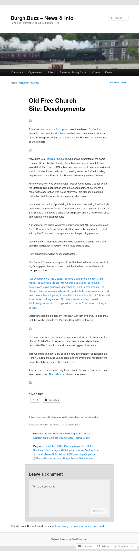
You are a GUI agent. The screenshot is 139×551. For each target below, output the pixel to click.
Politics (51, 72)
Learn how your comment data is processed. (79, 526)
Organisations (35, 72)
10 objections (94, 129)
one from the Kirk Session (54, 133)
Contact (96, 72)
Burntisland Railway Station (73, 72)
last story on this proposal (54, 129)
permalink (93, 417)
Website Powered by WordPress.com (69, 539)
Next (124, 82)
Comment (98, 510)
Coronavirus (17, 72)
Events (108, 72)
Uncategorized (59, 417)
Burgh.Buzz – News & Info (42, 17)
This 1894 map (57, 374)
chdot (71, 417)
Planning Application (56, 158)
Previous (113, 82)
